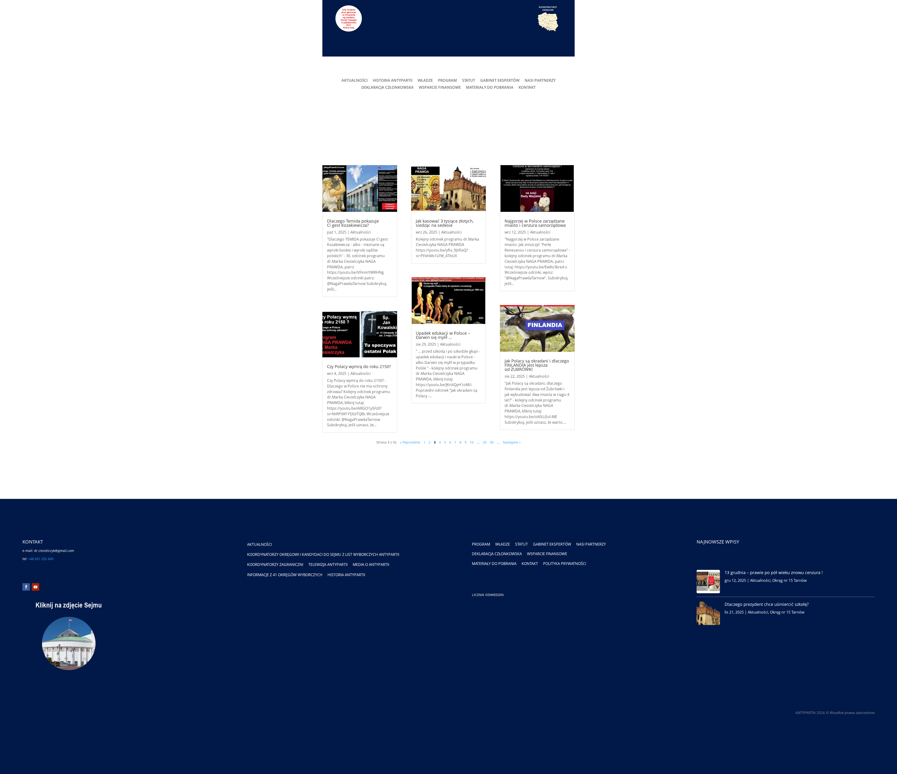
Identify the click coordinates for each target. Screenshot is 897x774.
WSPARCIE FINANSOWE (440, 88)
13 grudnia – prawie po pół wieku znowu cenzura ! (774, 572)
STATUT (468, 81)
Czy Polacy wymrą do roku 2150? (359, 366)
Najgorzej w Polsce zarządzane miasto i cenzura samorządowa (535, 223)
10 (471, 442)
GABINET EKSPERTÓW (500, 81)
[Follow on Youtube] (35, 587)
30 (492, 442)
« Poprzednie (410, 442)
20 (485, 442)
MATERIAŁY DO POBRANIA (489, 88)
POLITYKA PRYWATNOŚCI (564, 563)
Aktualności (360, 232)
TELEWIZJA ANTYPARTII (328, 564)
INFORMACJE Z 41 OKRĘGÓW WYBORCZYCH (284, 574)
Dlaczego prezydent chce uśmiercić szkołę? (767, 604)
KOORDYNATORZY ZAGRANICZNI (275, 564)
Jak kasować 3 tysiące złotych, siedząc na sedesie (444, 223)
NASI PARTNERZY (540, 81)
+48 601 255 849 (40, 559)
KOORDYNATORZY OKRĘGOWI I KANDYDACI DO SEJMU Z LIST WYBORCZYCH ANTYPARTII (323, 554)
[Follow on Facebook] (26, 587)
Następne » (512, 442)
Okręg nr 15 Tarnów (789, 580)
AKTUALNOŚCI (355, 81)
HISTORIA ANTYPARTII (393, 81)
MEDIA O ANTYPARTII (371, 564)
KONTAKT (527, 88)
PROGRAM (447, 81)
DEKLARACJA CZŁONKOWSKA (387, 88)
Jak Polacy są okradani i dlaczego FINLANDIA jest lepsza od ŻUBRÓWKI (537, 365)
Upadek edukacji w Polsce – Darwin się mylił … (443, 335)
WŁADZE (425, 81)
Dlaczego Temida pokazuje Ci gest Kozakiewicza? (353, 223)
